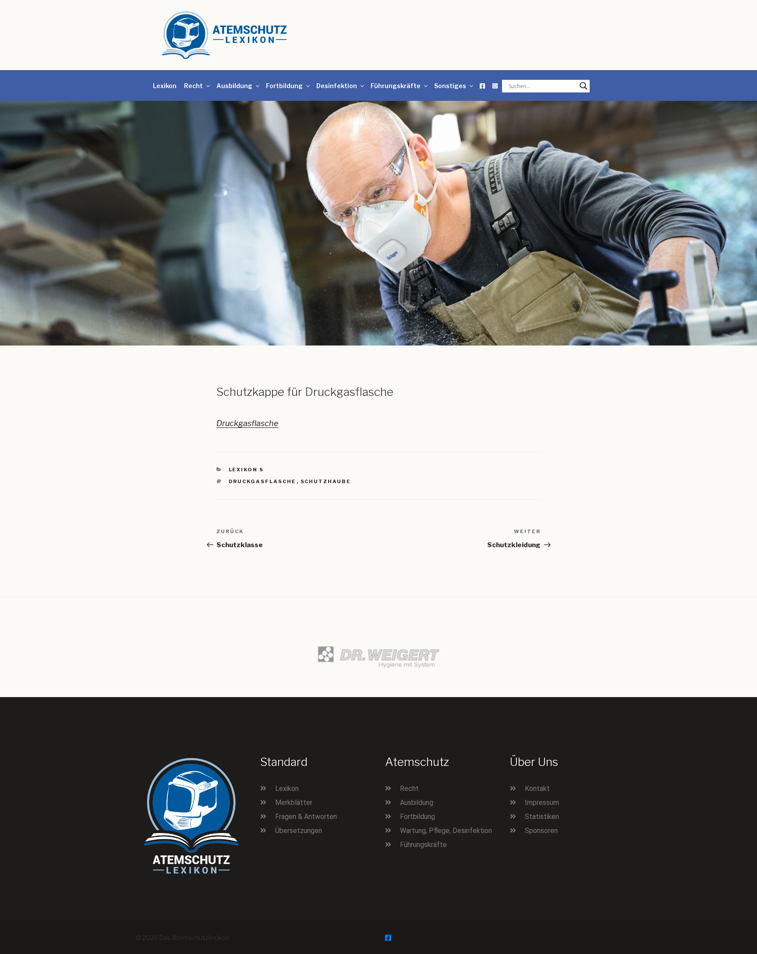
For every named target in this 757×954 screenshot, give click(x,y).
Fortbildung (284, 85)
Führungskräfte (396, 85)
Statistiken (542, 816)
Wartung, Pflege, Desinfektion (446, 830)
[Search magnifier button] (583, 86)
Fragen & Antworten (306, 816)
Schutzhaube (326, 481)
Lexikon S (246, 469)
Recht (193, 85)
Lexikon (165, 85)
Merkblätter (293, 802)
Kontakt (537, 788)
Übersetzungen (298, 830)
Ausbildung (234, 85)
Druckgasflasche (247, 423)
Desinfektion (336, 85)
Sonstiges (450, 85)
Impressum (542, 802)
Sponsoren (541, 830)
